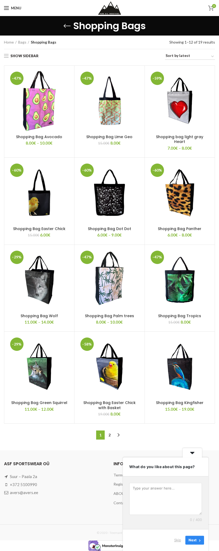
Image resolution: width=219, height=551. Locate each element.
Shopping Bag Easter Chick (39, 228)
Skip (177, 540)
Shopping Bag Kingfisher (180, 402)
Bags (22, 42)
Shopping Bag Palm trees (109, 315)
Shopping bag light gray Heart (179, 139)
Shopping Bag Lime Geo (109, 136)
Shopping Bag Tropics (179, 315)
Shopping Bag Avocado (39, 136)
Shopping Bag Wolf (39, 315)
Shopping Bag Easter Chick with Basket (109, 405)
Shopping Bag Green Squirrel (39, 402)
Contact (120, 502)
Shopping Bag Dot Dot (109, 228)
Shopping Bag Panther (179, 228)
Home (9, 42)
